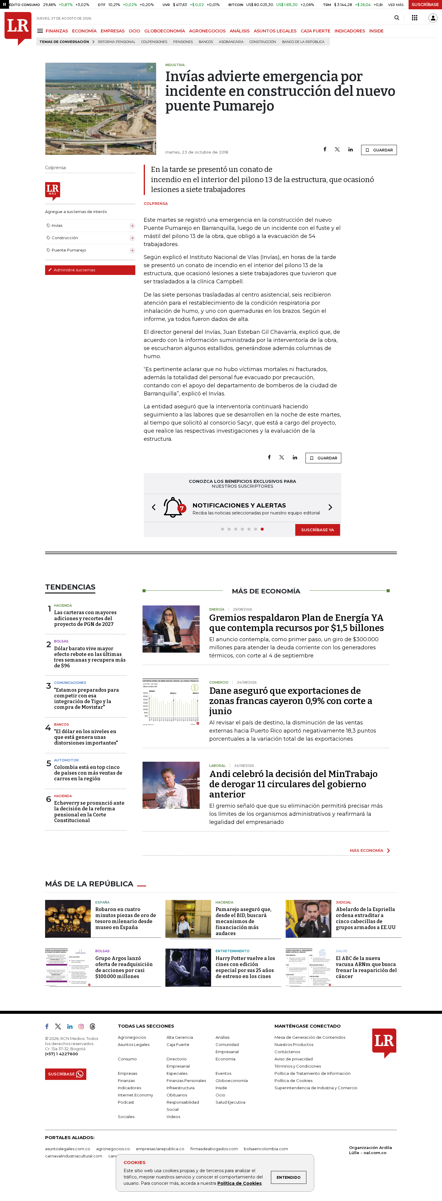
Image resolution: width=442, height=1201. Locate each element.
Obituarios (177, 1095)
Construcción (263, 42)
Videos (173, 1116)
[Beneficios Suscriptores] (414, 18)
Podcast (126, 1102)
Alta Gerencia (180, 1037)
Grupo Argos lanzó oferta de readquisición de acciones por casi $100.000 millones (124, 967)
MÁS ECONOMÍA (366, 850)
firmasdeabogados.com (214, 1148)
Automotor (66, 760)
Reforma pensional (116, 42)
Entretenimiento (233, 951)
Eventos (223, 1073)
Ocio (220, 1095)
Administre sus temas (74, 269)
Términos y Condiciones (298, 1066)
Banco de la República (303, 42)
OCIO (134, 31)
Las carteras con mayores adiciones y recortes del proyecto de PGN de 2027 (85, 618)
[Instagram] (83, 1027)
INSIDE (376, 31)
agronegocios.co (113, 1148)
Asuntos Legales (133, 1044)
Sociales (126, 1116)
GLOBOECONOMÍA (164, 31)
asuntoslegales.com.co (67, 1148)
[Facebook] (325, 150)
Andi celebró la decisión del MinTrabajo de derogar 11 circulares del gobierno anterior (293, 784)
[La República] (18, 29)
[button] (152, 508)
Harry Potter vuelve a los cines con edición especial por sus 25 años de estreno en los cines (245, 967)
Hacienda (63, 605)
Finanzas (126, 1080)
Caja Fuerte (178, 1044)
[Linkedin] (350, 150)
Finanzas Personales (186, 1080)
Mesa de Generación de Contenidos (310, 1037)
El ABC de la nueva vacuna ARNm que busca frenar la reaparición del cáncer (366, 967)
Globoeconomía (232, 1080)
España (102, 902)
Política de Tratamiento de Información (313, 1073)
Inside (221, 1087)
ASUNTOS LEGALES (275, 31)
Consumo (127, 1058)
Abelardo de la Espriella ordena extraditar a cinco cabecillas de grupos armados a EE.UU (366, 918)
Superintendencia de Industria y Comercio (316, 1087)
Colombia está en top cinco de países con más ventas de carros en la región (88, 773)
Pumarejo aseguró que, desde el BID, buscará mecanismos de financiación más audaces (244, 921)
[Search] (397, 18)
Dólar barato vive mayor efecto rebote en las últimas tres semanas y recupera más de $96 (90, 657)
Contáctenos (287, 1051)
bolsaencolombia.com (266, 1148)
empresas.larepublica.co (160, 1148)
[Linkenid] (72, 1027)
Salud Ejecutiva (230, 1102)
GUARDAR (382, 150)
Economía (225, 1058)
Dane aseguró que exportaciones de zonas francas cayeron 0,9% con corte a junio (291, 701)
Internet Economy (135, 1095)
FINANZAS (57, 31)
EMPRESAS (112, 31)
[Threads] (95, 1027)
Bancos (206, 42)
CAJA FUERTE (315, 31)
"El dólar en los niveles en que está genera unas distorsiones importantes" (86, 737)
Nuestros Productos (294, 1044)
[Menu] (41, 31)
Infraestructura (181, 1087)
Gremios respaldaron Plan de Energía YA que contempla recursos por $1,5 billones (296, 622)
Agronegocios (132, 1037)
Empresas (127, 1073)
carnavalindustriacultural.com (73, 1156)
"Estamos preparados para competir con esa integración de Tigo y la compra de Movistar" (86, 698)
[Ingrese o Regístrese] (432, 18)
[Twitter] (337, 150)
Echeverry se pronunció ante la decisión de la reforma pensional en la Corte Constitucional (89, 811)
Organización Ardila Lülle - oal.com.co (370, 1150)
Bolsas (61, 641)
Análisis (222, 1037)
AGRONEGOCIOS (207, 31)
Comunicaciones (70, 683)
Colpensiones (154, 42)
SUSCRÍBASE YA (317, 529)
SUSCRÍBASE (425, 4)
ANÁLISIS (240, 31)
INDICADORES (350, 31)
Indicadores (129, 1087)
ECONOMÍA (84, 31)
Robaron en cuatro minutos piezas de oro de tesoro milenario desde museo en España (125, 918)
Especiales (177, 1073)
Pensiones (183, 42)
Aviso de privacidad (294, 1058)
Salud (342, 951)
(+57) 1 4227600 (61, 1053)
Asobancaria (231, 42)
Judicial (343, 902)
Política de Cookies (239, 1183)
